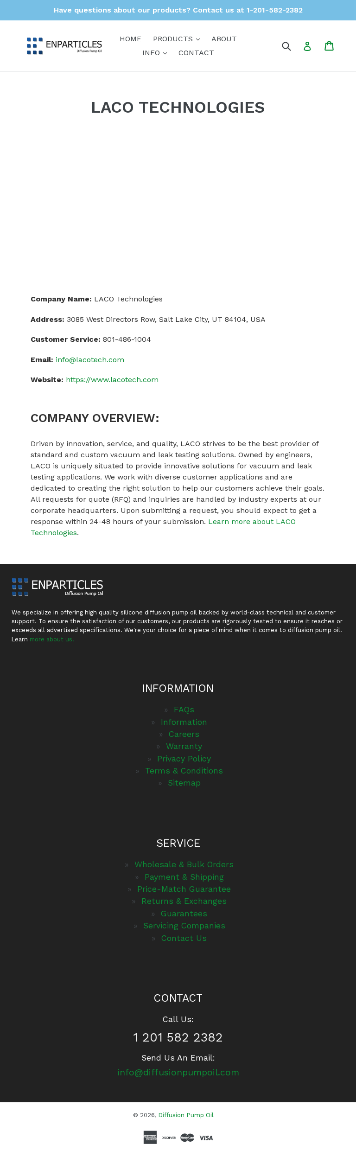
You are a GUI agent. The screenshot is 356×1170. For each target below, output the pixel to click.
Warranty (184, 746)
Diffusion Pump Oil (186, 1115)
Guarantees (184, 913)
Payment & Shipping (184, 877)
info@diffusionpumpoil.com (178, 1072)
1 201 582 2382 (178, 1037)
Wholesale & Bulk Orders (184, 864)
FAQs (184, 709)
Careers (184, 734)
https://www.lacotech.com (112, 379)
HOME (130, 38)
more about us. (52, 639)
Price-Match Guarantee (184, 889)
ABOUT (224, 38)
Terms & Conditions (184, 770)
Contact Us (184, 938)
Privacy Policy (184, 758)
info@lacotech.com (90, 359)
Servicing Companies (184, 925)
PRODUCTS (178, 38)
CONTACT (196, 52)
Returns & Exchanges (184, 901)
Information (184, 722)
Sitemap (184, 782)
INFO (157, 52)
